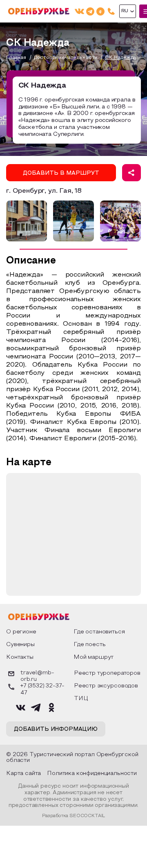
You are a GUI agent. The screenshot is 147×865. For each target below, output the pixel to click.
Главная (16, 58)
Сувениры (20, 644)
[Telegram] (90, 11)
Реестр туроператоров (107, 673)
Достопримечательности (66, 58)
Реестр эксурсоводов (106, 686)
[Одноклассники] (100, 11)
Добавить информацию (56, 729)
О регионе (21, 632)
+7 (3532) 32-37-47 (42, 689)
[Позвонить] (111, 11)
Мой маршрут (94, 657)
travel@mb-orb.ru (37, 676)
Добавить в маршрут (61, 173)
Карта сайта (23, 773)
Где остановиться (99, 632)
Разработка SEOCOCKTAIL (73, 816)
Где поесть (89, 644)
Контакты (19, 657)
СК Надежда (120, 58)
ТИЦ (81, 698)
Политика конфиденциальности (92, 773)
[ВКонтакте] (79, 11)
